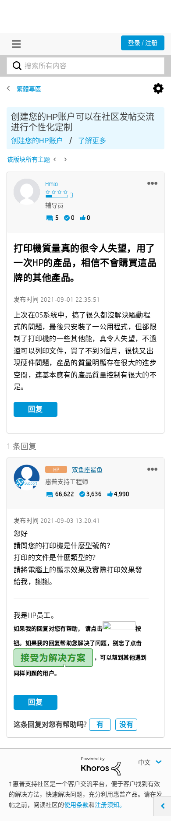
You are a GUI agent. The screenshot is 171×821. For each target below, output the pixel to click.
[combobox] (85, 65)
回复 (35, 409)
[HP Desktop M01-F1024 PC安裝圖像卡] (64, 159)
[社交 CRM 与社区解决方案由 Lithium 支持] (101, 766)
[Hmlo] (27, 192)
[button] (152, 183)
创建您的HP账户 (37, 140)
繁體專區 (29, 89)
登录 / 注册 (142, 43)
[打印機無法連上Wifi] (55, 159)
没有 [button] (126, 724)
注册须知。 (110, 805)
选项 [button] (158, 89)
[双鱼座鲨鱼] (27, 478)
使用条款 (76, 805)
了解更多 (92, 140)
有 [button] (99, 724)
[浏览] (14, 44)
